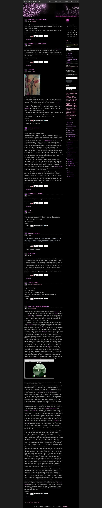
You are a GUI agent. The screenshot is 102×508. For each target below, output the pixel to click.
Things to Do (50, 1)
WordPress (65, 506)
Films (73, 99)
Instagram (28, 162)
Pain (71, 109)
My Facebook (70, 148)
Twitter (45, 140)
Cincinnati (72, 94)
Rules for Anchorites (71, 134)
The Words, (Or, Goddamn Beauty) (37, 19)
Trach (70, 117)
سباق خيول (58, 102)
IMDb (68, 146)
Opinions (34, 308)
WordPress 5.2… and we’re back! (37, 43)
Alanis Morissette (69, 93)
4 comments (28, 189)
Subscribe (69, 81)
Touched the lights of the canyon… (72, 60)
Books (69, 94)
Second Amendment (51, 391)
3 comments (28, 228)
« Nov (67, 40)
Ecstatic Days (70, 124)
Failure (67, 99)
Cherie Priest (70, 122)
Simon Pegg (59, 482)
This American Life (71, 165)
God (67, 102)
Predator (26, 410)
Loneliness (72, 105)
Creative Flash (33, 21)
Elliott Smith (73, 97)
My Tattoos (69, 154)
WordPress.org (70, 176)
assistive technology (28, 317)
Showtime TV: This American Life (71, 158)
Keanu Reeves (27, 422)
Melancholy (68, 108)
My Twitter (69, 156)
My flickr (69, 150)
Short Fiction (57, 1)
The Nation (69, 161)
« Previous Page (28, 502)
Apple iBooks (70, 142)
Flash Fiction (65, 1)
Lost (72, 106)
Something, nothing (33, 282)
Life (31, 45)
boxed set (45, 482)
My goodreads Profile (71, 152)
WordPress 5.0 (38, 199)
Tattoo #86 (69, 53)
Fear (70, 99)
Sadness (71, 111)
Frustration (72, 100)
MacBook (60, 166)
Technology (73, 114)
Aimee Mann (72, 92)
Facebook (49, 140)
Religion (67, 111)
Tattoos (34, 71)
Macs (40, 172)
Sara (74, 111)
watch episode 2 (56, 488)
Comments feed (70, 174)
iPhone (55, 166)
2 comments (28, 39)
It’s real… (69, 62)
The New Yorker (70, 163)
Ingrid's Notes (70, 128)
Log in (68, 170)
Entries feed (69, 172)
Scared (67, 112)
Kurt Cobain (26, 108)
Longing (67, 106)
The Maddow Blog (71, 136)
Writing (68, 118)
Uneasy (73, 117)
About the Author (74, 1)
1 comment (28, 302)
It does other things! (33, 128)
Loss (70, 106)
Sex (70, 112)
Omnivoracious (70, 132)
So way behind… (32, 253)
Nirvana (74, 108)
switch (37, 315)
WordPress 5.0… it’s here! (35, 193)
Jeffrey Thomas (70, 130)
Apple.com (69, 144)
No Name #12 (70, 57)
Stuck (73, 112)
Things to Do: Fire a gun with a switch (38, 306)
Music (71, 108)
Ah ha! (29, 210)
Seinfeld (59, 143)
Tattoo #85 (31, 69)
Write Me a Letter (69, 68)
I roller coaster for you (71, 126)
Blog (67, 94)
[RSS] (67, 21)
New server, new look (34, 233)
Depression (68, 97)
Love (75, 106)
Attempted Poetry (34, 284)
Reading (74, 109)
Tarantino (54, 408)
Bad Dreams (75, 93)
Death (73, 96)
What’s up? (69, 55)
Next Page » (37, 502)
